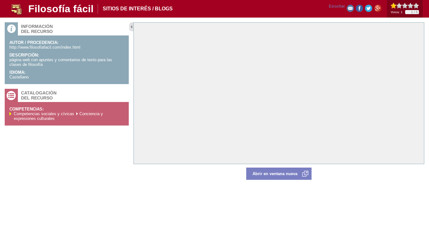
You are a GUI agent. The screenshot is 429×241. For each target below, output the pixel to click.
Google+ (377, 9)
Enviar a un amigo (350, 9)
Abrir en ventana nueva (275, 173)
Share (359, 9)
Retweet (368, 9)
